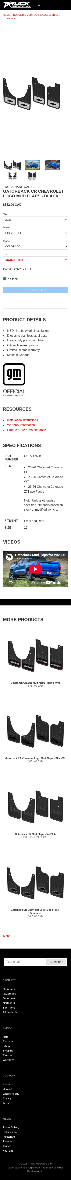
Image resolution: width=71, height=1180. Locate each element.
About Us (8, 1084)
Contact (7, 1089)
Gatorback (9, 989)
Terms (6, 1103)
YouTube (8, 1150)
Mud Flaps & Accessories (43, 15)
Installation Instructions (22, 420)
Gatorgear (9, 998)
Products (18, 15)
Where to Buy (11, 1093)
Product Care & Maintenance (26, 429)
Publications (10, 1132)
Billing (6, 1046)
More (6, 936)
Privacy (7, 1098)
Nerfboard (9, 1003)
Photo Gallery (11, 1127)
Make (6, 227)
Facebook (9, 1141)
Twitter (7, 1146)
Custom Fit (10, 18)
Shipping (8, 1050)
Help (5, 1036)
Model (6, 240)
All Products (10, 1012)
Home (6, 15)
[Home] (17, 5)
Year (6, 214)
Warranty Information (21, 425)
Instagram (9, 1136)
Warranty (8, 1059)
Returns (7, 1055)
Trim (5, 254)
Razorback (9, 993)
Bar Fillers (9, 1007)
